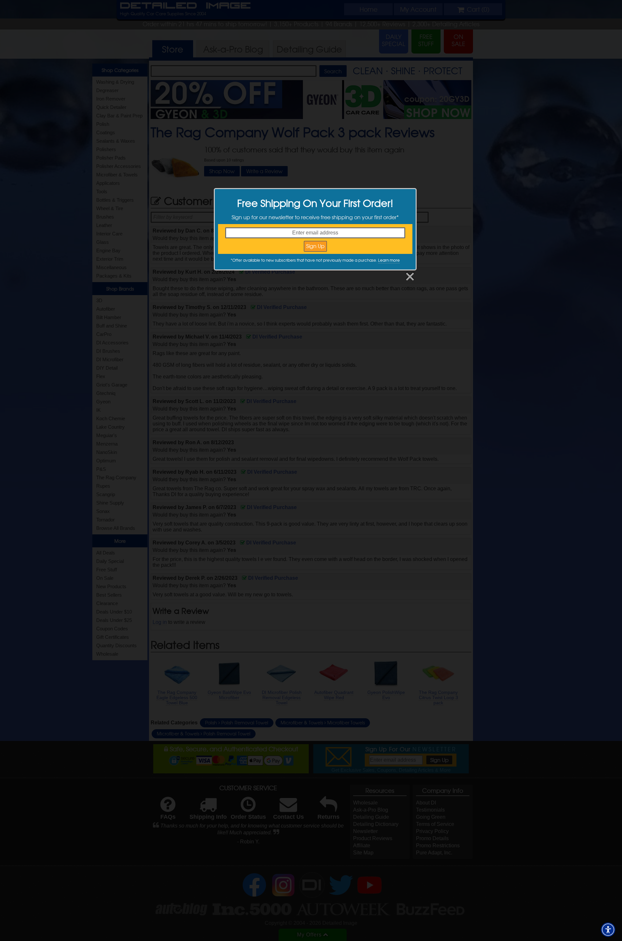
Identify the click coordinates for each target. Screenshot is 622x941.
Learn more (389, 260)
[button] (608, 930)
